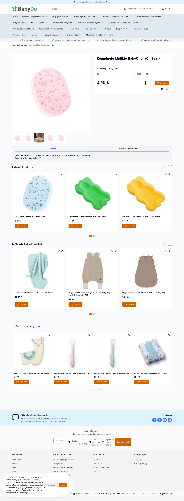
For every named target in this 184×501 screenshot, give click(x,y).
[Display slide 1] (89, 389)
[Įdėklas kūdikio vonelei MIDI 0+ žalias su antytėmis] (92, 193)
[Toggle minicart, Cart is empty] (170, 9)
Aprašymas (51, 149)
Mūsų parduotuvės (101, 467)
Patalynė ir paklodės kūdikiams (115, 17)
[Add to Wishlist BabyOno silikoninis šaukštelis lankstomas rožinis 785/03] (86, 334)
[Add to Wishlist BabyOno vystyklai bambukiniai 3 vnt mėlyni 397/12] (165, 334)
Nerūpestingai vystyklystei (62, 23)
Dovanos (35, 35)
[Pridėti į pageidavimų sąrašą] (162, 89)
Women (15, 463)
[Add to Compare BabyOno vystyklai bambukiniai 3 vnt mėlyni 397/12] (169, 334)
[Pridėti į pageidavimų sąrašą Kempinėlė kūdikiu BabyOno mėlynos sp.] (58, 174)
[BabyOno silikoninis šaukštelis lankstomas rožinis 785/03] (72, 352)
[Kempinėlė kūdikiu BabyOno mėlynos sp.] (38, 193)
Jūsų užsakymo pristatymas (64, 459)
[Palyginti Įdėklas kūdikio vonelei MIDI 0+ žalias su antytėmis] (115, 174)
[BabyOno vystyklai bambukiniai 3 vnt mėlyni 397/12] (152, 352)
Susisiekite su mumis (61, 475)
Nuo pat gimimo (122, 29)
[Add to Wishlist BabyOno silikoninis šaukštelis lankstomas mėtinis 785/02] (126, 334)
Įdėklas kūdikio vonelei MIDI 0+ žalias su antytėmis (88, 216)
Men (14, 467)
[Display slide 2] (94, 389)
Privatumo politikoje (19, 493)
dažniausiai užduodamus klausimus (45, 418)
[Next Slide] (170, 167)
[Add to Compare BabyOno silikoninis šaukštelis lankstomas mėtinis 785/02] (129, 334)
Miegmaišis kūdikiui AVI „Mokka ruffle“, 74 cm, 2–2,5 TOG (143, 293)
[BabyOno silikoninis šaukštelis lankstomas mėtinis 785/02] (112, 352)
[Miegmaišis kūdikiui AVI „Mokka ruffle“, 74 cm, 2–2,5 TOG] (146, 270)
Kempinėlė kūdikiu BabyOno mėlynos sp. (30, 216)
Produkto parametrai (128, 149)
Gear (14, 471)
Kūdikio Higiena (37, 23)
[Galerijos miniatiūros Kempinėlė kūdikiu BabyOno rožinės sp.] (39, 138)
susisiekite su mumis (42, 421)
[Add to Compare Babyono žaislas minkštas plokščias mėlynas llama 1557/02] (49, 334)
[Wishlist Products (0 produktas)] (166, 9)
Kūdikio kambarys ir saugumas (148, 17)
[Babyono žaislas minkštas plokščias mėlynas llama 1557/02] (32, 352)
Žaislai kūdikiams (90, 29)
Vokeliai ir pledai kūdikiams (84, 17)
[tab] (90, 236)
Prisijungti (138, 459)
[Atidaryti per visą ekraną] (51, 93)
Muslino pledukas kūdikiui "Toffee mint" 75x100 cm (34, 293)
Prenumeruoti (123, 442)
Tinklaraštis (98, 463)
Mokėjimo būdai (59, 463)
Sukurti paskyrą (140, 463)
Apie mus (97, 459)
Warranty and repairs (61, 471)
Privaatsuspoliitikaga (79, 443)
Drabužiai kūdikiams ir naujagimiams (124, 23)
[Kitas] (100, 389)
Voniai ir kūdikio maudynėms (89, 23)
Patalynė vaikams (51, 35)
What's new (17, 459)
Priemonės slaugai (140, 29)
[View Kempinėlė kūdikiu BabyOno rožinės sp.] (17, 138)
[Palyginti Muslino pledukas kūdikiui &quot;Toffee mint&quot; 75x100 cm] (61, 250)
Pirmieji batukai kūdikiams (23, 29)
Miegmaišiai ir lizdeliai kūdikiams (99, 35)
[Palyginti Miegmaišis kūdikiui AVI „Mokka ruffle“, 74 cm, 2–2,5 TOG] (169, 250)
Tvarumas (97, 471)
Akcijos (108, 29)
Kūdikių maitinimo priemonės (51, 29)
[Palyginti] (167, 89)
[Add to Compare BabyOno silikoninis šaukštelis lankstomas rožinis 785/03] (89, 334)
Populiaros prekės (20, 35)
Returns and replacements (63, 467)
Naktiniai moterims (73, 35)
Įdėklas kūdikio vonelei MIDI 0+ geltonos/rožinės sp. (141, 216)
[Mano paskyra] (163, 9)
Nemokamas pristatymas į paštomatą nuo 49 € (91, 2)
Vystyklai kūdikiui (20, 23)
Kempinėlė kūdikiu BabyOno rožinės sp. (43, 45)
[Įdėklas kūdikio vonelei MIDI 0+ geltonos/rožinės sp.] (146, 193)
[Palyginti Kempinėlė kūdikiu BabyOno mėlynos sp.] (61, 174)
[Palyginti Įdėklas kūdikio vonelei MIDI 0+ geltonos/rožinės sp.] (169, 174)
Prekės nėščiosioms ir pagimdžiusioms (28, 17)
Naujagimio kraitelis (60, 17)
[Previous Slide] (165, 167)
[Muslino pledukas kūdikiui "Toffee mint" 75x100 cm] (38, 270)
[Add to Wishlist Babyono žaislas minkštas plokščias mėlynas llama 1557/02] (46, 334)
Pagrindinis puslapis (19, 45)
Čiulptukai (75, 29)
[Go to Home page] (24, 8)
